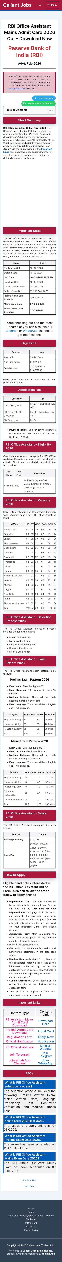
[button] (40, 5)
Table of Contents (16, 109)
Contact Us (31, 1222)
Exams (31, 1212)
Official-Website (46, 1047)
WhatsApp (30, 331)
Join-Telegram (45, 1054)
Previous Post (30, 1180)
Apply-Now (46, 1037)
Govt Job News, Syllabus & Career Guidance (31, 1215)
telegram (12, 331)
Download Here (45, 1022)
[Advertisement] (31, 194)
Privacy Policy (31, 1230)
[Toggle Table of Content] (49, 110)
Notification (45, 1041)
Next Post (30, 1186)
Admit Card (45, 1031)
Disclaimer (31, 1219)
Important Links (17, 88)
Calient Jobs (17, 5)
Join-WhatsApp (45, 1062)
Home (31, 1208)
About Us (31, 1226)
